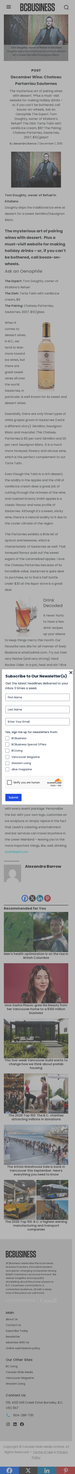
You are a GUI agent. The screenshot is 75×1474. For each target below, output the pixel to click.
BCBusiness (19, 738)
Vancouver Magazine (26, 757)
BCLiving (17, 751)
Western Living (21, 763)
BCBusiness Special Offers (29, 744)
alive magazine (22, 769)
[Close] (70, 672)
